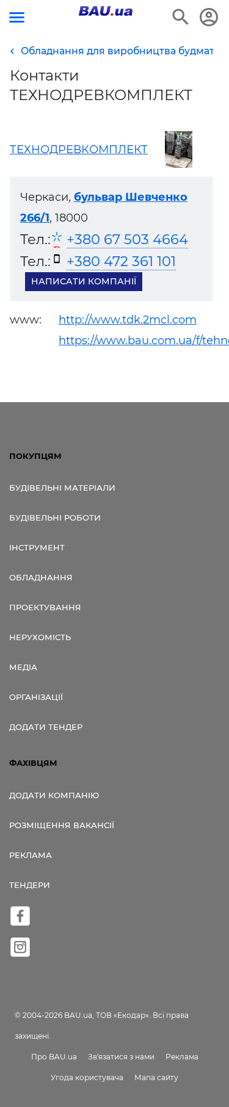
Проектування (45, 607)
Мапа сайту (156, 1077)
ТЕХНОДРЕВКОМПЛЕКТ (79, 149)
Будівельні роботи (55, 517)
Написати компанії (83, 281)
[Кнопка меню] (16, 17)
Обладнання (41, 577)
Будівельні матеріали (62, 487)
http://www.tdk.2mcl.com (128, 319)
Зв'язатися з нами (121, 1056)
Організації (36, 697)
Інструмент (37, 547)
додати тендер (45, 727)
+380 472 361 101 (121, 261)
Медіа (23, 667)
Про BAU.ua (54, 1056)
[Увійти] (209, 17)
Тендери (29, 885)
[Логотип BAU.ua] (106, 11)
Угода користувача (87, 1077)
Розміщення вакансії (61, 825)
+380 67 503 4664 (127, 239)
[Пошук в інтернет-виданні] (181, 17)
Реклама (30, 855)
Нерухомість (40, 637)
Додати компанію (54, 795)
